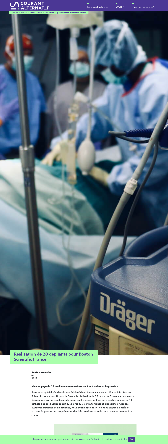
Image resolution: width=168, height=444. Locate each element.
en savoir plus (120, 439)
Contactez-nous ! (143, 7)
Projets (23, 12)
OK (131, 439)
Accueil (14, 12)
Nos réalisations (97, 7)
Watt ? (120, 7)
